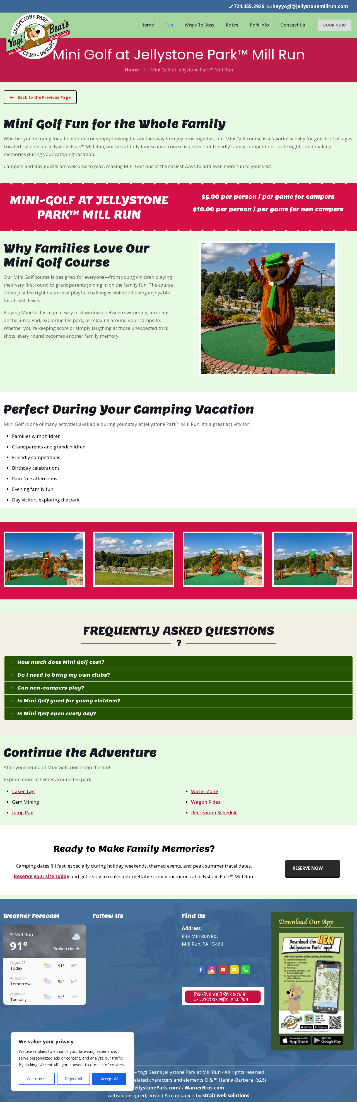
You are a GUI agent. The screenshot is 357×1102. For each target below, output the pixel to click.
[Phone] (245, 969)
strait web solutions (225, 1095)
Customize (37, 1078)
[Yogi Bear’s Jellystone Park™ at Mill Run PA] (38, 36)
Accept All (109, 1078)
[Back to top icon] (330, 1090)
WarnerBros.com (204, 1087)
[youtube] (223, 969)
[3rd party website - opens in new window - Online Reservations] (223, 1003)
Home (131, 69)
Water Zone (204, 791)
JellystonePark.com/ (157, 1087)
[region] (72, 1061)
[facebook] (200, 969)
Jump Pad (22, 812)
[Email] (234, 969)
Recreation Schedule (214, 812)
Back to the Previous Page (44, 97)
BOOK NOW (334, 25)
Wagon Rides (206, 802)
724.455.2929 (249, 6)
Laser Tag (23, 791)
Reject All (73, 1078)
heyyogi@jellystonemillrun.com (310, 6)
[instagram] (212, 969)
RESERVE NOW (308, 868)
